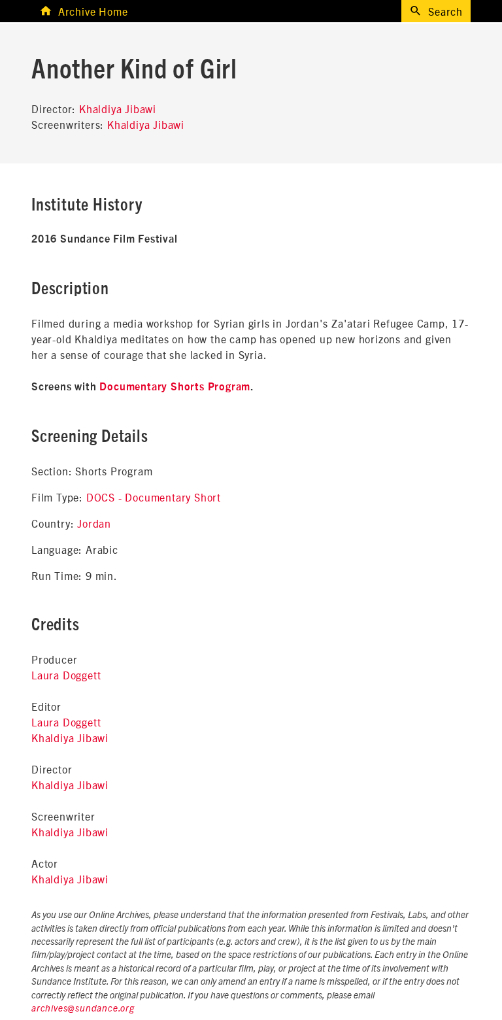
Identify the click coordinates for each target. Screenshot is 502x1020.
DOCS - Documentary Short (153, 496)
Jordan (94, 523)
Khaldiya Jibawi (117, 108)
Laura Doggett (66, 674)
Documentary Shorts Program (174, 387)
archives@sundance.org (83, 1008)
